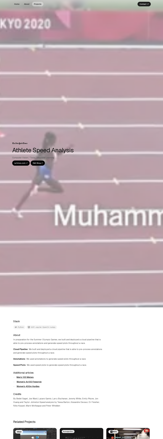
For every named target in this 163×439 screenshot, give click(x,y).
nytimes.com (20, 163)
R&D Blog (37, 163)
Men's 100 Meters (25, 377)
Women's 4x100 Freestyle (29, 381)
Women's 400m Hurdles (28, 386)
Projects (37, 4)
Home (16, 4)
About (26, 4)
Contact (143, 4)
